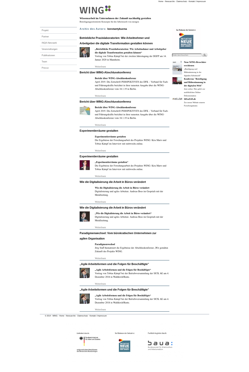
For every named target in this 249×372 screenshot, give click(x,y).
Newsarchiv (169, 1)
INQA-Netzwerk (49, 43)
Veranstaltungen (49, 49)
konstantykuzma (117, 28)
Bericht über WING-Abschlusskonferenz (105, 72)
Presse (45, 68)
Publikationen (48, 55)
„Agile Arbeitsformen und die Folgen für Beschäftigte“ (114, 264)
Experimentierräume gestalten (99, 130)
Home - (161, 1)
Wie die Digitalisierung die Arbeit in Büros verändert (113, 182)
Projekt (45, 30)
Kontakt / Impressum (197, 1)
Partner (45, 36)
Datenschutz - (183, 1)
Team (44, 61)
